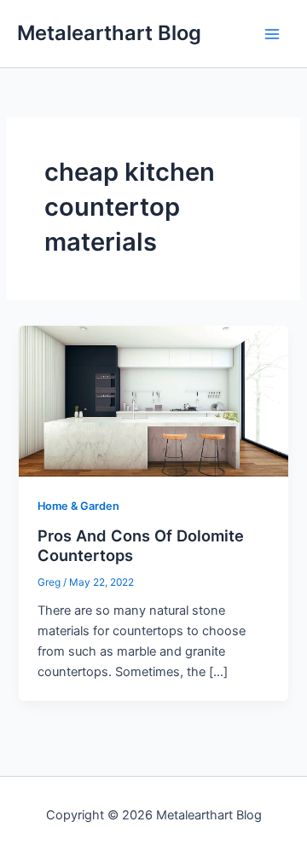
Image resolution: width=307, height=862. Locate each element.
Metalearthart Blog (109, 32)
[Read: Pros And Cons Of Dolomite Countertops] (153, 400)
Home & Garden (78, 506)
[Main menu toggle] (272, 34)
